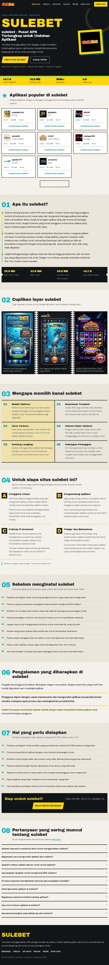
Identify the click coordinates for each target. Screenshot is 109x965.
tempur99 (89, 136)
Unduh (46, 4)
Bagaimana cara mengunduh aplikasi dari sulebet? (27, 856)
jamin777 (17, 160)
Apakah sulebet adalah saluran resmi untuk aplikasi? (29, 864)
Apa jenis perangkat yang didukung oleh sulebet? (27, 913)
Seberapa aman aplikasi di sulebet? (20, 889)
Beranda (36, 4)
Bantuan (85, 4)
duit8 (86, 112)
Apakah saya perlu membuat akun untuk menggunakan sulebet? (35, 848)
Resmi (75, 4)
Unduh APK (101, 4)
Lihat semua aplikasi (54, 183)
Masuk (66, 4)
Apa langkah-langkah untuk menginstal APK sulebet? (29, 873)
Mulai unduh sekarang (48, 805)
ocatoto (52, 160)
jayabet (52, 112)
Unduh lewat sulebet (18, 126)
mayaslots (18, 112)
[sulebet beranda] (8, 4)
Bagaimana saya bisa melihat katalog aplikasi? (25, 897)
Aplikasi (57, 4)
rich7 (51, 136)
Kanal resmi (40, 59)
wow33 (16, 136)
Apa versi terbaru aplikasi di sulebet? (21, 905)
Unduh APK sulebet (15, 59)
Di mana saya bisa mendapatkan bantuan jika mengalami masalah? (35, 880)
